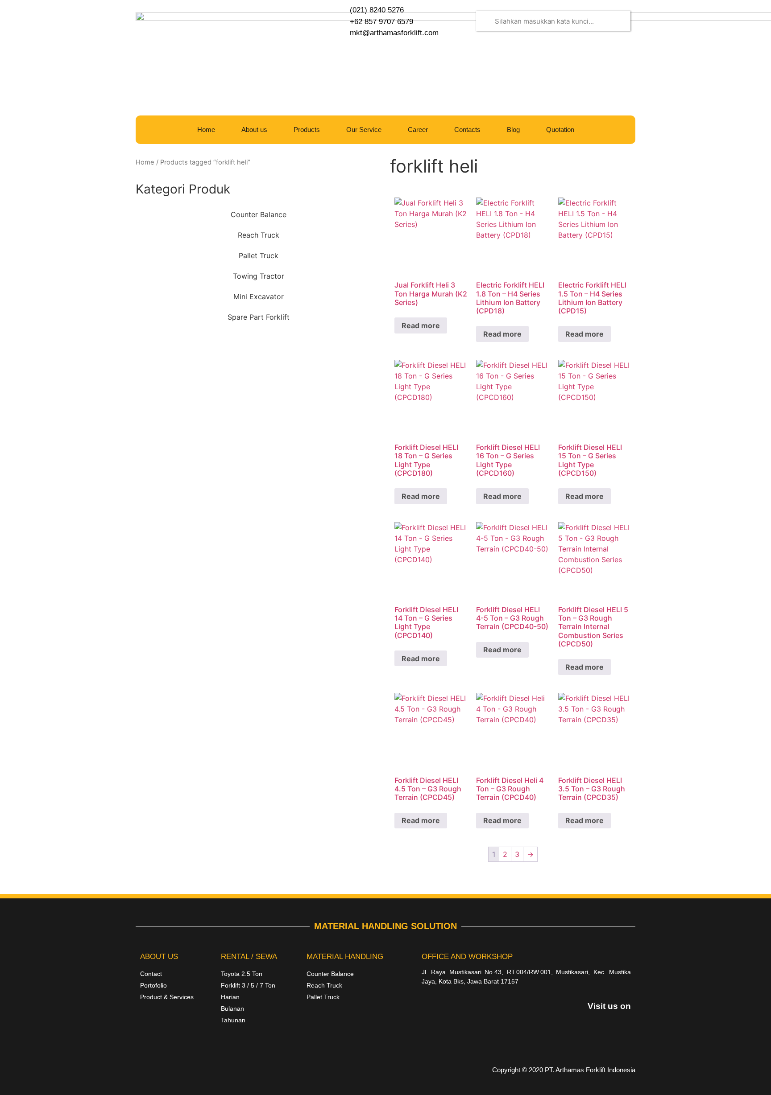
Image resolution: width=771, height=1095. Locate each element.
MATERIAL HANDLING (345, 956)
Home (206, 129)
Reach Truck (258, 235)
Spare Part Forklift (259, 317)
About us (254, 129)
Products (307, 129)
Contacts (467, 129)
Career (418, 129)
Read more (421, 325)
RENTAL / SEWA (249, 956)
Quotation (560, 129)
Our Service (363, 129)
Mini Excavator (258, 296)
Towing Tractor (258, 276)
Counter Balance (258, 214)
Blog (513, 129)
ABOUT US (159, 956)
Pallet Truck (258, 255)
